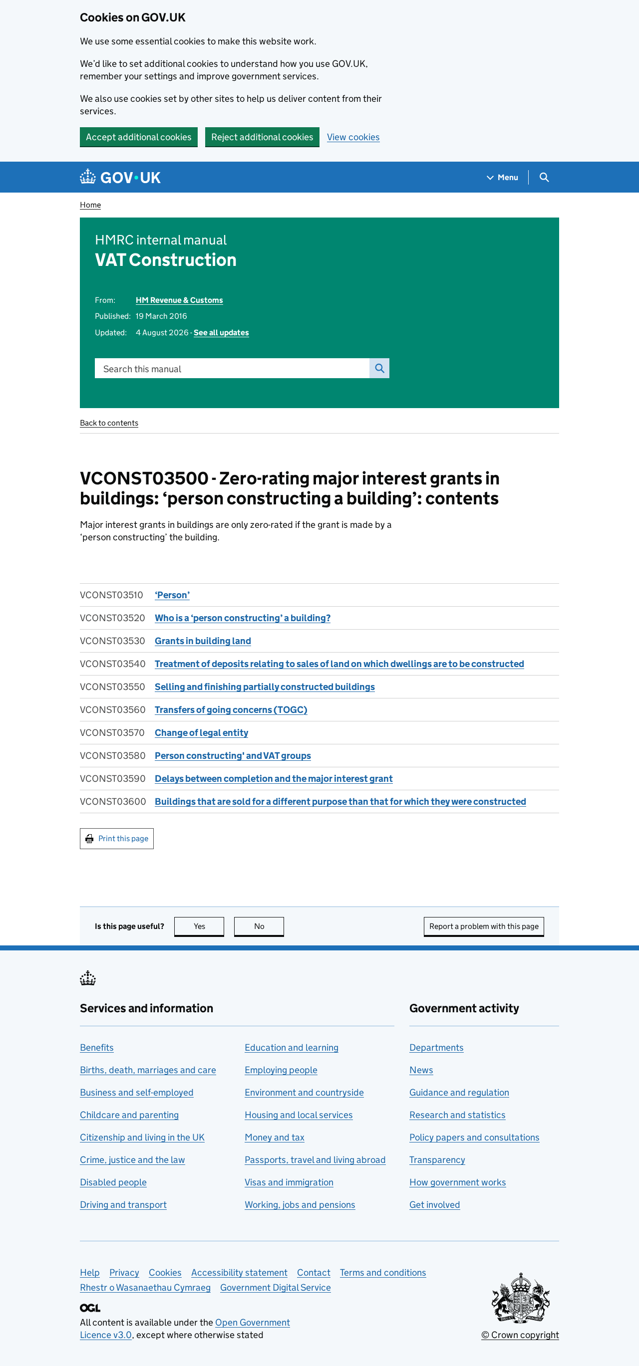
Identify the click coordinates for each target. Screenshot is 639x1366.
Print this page (123, 838)
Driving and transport (123, 1204)
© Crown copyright (520, 1335)
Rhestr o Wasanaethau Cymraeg (145, 1287)
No (269, 926)
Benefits (97, 1047)
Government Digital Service (275, 1287)
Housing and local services (299, 1115)
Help (90, 1272)
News (421, 1070)
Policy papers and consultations (474, 1137)
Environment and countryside (304, 1092)
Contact (313, 1272)
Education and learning (291, 1047)
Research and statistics (457, 1115)
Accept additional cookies (139, 137)
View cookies (353, 137)
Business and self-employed (137, 1092)
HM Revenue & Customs (179, 300)
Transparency (437, 1159)
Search (379, 368)
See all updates (221, 332)
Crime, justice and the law (132, 1159)
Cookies (165, 1272)
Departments (436, 1047)
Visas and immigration (289, 1182)
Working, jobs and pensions (300, 1204)
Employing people (281, 1070)
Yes (209, 926)
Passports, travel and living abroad (315, 1159)
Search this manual (142, 369)
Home (90, 205)
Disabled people (113, 1182)
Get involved (434, 1204)
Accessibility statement (239, 1272)
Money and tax (275, 1137)
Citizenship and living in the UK (142, 1137)
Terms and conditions (383, 1272)
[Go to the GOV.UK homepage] (120, 177)
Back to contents (109, 423)
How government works (457, 1182)
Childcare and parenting (129, 1115)
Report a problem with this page (484, 926)
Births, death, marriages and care (148, 1070)
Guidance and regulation (459, 1092)
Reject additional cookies (262, 137)
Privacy (124, 1272)
